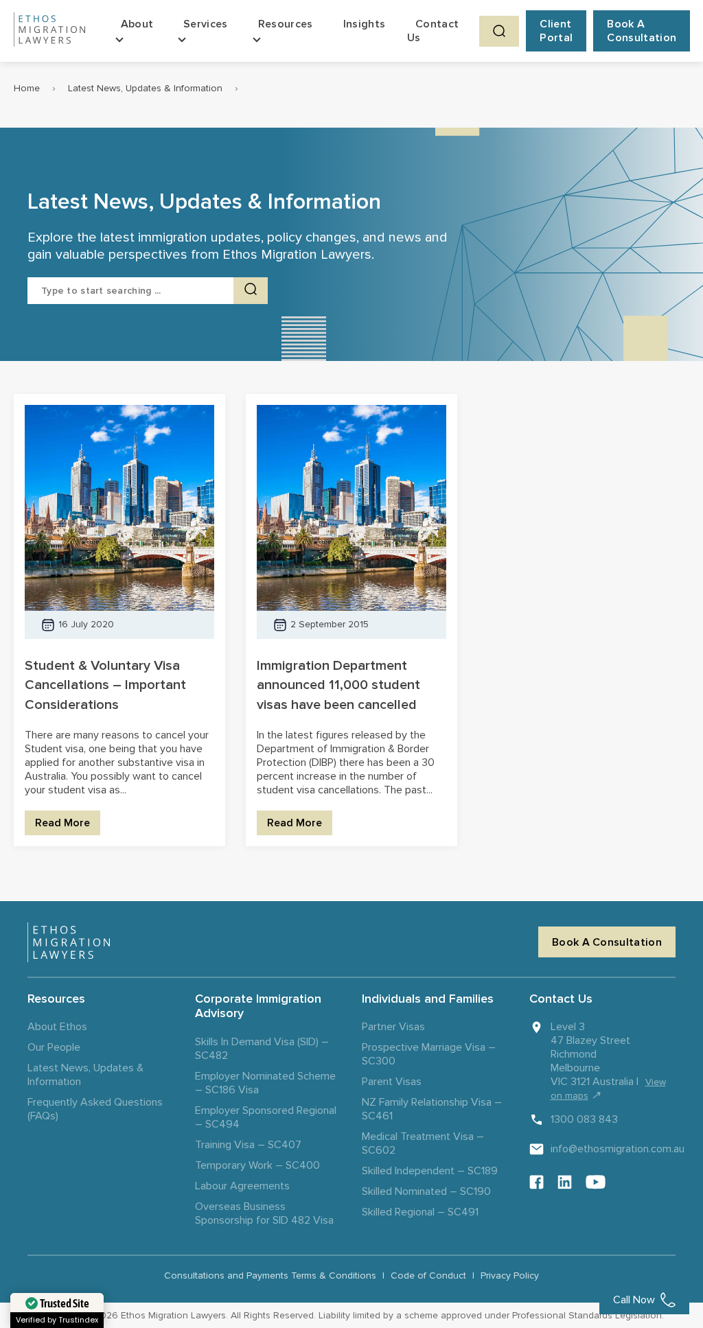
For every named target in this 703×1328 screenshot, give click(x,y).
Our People (53, 1047)
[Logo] (68, 942)
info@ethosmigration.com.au (617, 1149)
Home (27, 88)
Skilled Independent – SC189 (430, 1171)
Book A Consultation (641, 31)
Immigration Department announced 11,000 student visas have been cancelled (338, 685)
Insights (364, 24)
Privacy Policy (510, 1275)
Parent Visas (392, 1081)
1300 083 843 (584, 1119)
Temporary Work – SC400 (257, 1165)
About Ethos (57, 1027)
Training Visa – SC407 (248, 1145)
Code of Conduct (428, 1275)
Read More (62, 823)
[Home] (49, 31)
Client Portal (556, 31)
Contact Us (433, 31)
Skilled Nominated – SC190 (426, 1191)
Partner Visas (393, 1027)
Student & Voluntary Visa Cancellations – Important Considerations (105, 685)
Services (205, 24)
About (137, 24)
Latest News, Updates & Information (145, 88)
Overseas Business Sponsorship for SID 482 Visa (264, 1213)
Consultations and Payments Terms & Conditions (270, 1275)
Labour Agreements (242, 1186)
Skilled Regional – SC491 (420, 1212)
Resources (285, 24)
